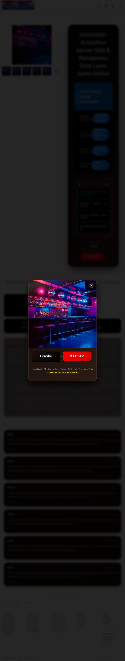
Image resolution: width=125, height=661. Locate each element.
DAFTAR (77, 356)
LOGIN (46, 356)
